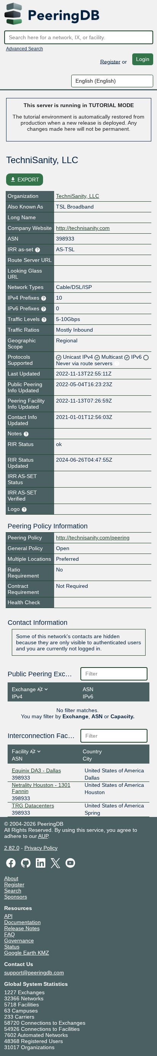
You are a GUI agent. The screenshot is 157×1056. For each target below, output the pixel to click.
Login (142, 59)
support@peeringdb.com (34, 972)
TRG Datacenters (33, 805)
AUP (43, 836)
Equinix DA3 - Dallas (36, 770)
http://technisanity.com (83, 228)
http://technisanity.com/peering (93, 537)
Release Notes (22, 928)
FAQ (9, 934)
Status (11, 947)
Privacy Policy (41, 848)
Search (12, 890)
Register (110, 61)
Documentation (22, 922)
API (8, 916)
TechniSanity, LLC (77, 196)
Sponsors (15, 897)
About (11, 878)
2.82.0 (11, 848)
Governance (19, 940)
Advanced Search (24, 48)
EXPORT (24, 180)
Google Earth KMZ (26, 953)
